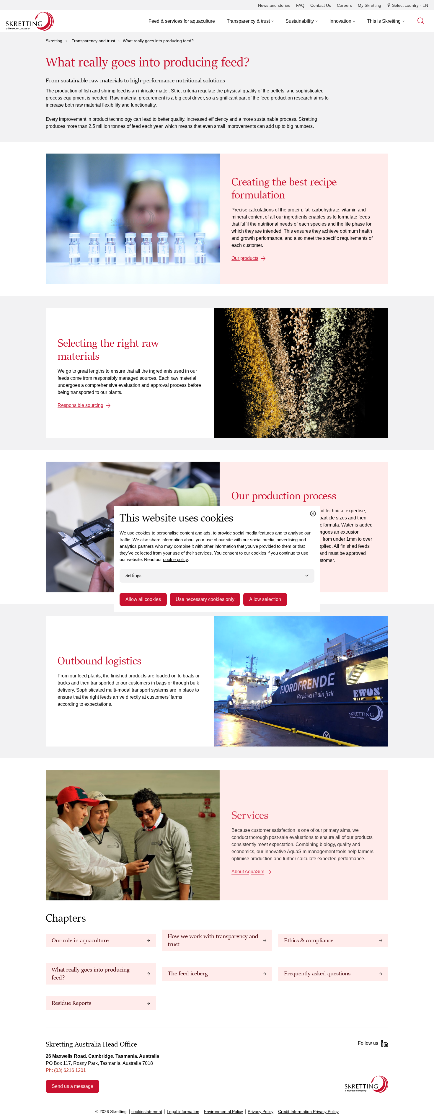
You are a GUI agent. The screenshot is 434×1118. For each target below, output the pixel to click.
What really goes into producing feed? (91, 974)
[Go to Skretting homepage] (29, 21)
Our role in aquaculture (80, 940)
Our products (244, 258)
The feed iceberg (188, 973)
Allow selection (265, 599)
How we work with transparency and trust (213, 940)
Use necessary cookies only (205, 599)
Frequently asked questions (317, 973)
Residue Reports (71, 1003)
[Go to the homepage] (366, 1084)
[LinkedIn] (384, 1043)
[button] (250, 21)
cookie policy (175, 559)
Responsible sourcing (80, 405)
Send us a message (72, 1086)
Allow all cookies (143, 599)
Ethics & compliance (308, 940)
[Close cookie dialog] (313, 513)
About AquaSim (247, 871)
